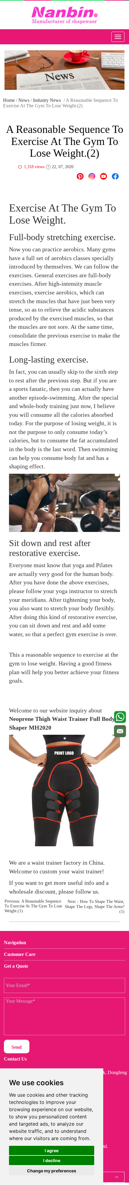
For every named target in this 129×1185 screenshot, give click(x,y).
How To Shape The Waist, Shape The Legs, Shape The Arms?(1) (94, 906)
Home (9, 100)
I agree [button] (51, 1150)
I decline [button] (51, 1160)
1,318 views (34, 167)
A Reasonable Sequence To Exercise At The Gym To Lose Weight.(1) (33, 906)
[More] (115, 176)
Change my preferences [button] (51, 1170)
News (23, 100)
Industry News (47, 100)
